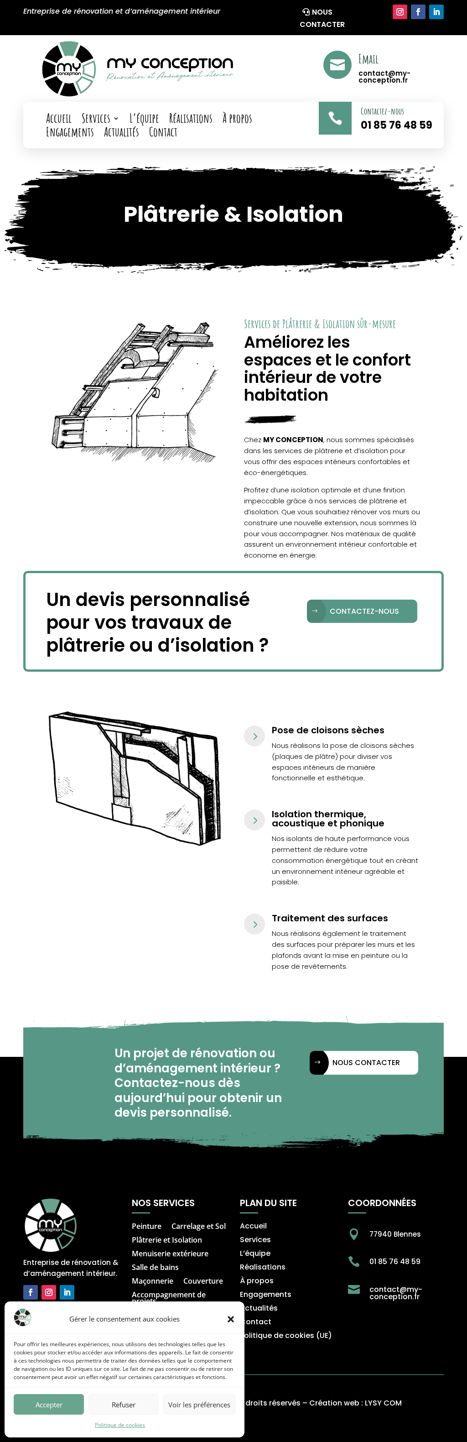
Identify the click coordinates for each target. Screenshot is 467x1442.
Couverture (203, 1282)
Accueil (59, 120)
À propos (237, 120)
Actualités (121, 134)
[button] (230, 1319)
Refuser (123, 1404)
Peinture (146, 1227)
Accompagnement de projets (169, 1298)
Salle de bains (155, 1268)
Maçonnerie (152, 1282)
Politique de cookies (120, 1425)
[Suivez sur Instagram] (400, 12)
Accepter (49, 1404)
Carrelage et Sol (198, 1227)
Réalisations (191, 120)
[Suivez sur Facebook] (418, 12)
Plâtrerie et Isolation (167, 1241)
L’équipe (144, 120)
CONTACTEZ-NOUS (364, 611)
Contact (163, 134)
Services (96, 120)
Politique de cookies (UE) (286, 1336)
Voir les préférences (199, 1404)
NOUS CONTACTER (322, 18)
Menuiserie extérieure (170, 1254)
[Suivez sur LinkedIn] (436, 12)
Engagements (70, 134)
